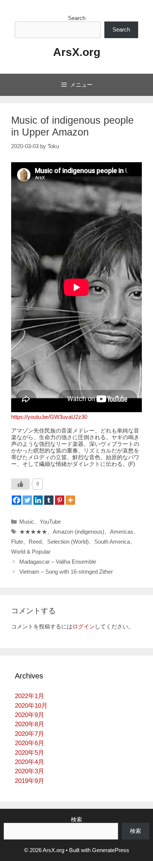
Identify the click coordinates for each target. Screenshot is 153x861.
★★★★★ (33, 531)
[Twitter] (27, 500)
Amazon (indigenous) (78, 531)
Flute (17, 541)
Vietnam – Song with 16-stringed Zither (66, 571)
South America (112, 541)
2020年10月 (31, 705)
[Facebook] (16, 500)
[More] (70, 500)
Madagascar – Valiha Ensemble (57, 561)
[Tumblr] (48, 500)
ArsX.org (76, 52)
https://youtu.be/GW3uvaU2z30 (49, 417)
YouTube (50, 521)
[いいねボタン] (20, 484)
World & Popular (31, 551)
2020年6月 (29, 743)
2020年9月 (29, 714)
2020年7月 (29, 733)
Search (76, 18)
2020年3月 (29, 771)
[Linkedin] (38, 500)
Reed (35, 541)
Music (26, 521)
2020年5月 (29, 752)
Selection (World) (68, 541)
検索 (76, 819)
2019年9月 (29, 780)
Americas (121, 531)
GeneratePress (110, 850)
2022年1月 (29, 696)
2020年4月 (29, 761)
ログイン (83, 626)
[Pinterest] (59, 500)
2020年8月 (29, 724)
